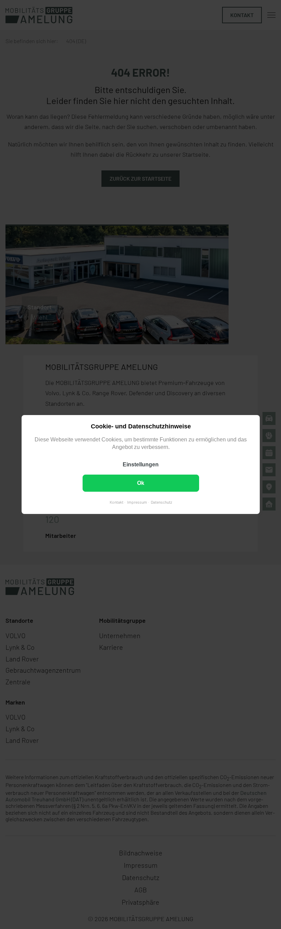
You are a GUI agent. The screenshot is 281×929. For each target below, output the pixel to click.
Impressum (137, 502)
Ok (140, 483)
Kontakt (116, 502)
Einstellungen (141, 464)
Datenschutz (161, 502)
